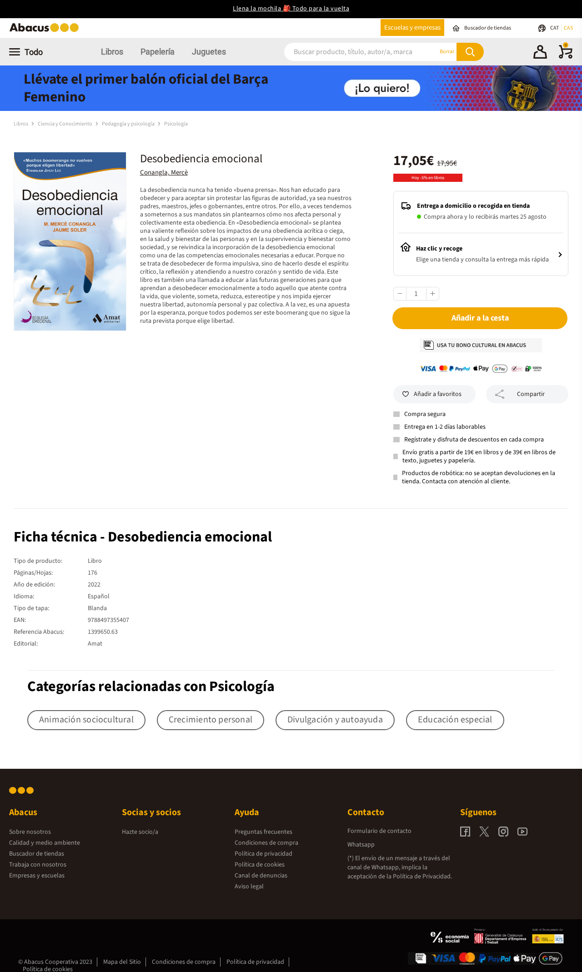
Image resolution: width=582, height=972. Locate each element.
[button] (540, 53)
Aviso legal (249, 886)
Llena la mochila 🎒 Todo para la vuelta (291, 8)
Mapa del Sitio (122, 962)
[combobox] (350, 51)
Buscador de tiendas (36, 853)
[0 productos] (565, 57)
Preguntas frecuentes (263, 832)
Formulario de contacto (379, 831)
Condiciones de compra (266, 842)
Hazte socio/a (140, 832)
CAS (568, 28)
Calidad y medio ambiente (44, 842)
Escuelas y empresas (412, 27)
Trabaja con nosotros (37, 864)
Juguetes (209, 51)
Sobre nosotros (30, 832)
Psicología (176, 124)
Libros (112, 51)
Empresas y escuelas (37, 875)
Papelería (157, 51)
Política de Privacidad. (422, 876)
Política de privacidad (263, 853)
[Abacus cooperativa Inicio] (46, 31)
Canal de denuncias (261, 875)
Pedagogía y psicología (129, 124)
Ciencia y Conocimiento (65, 124)
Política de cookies (260, 864)
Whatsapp (361, 844)
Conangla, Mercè (164, 172)
